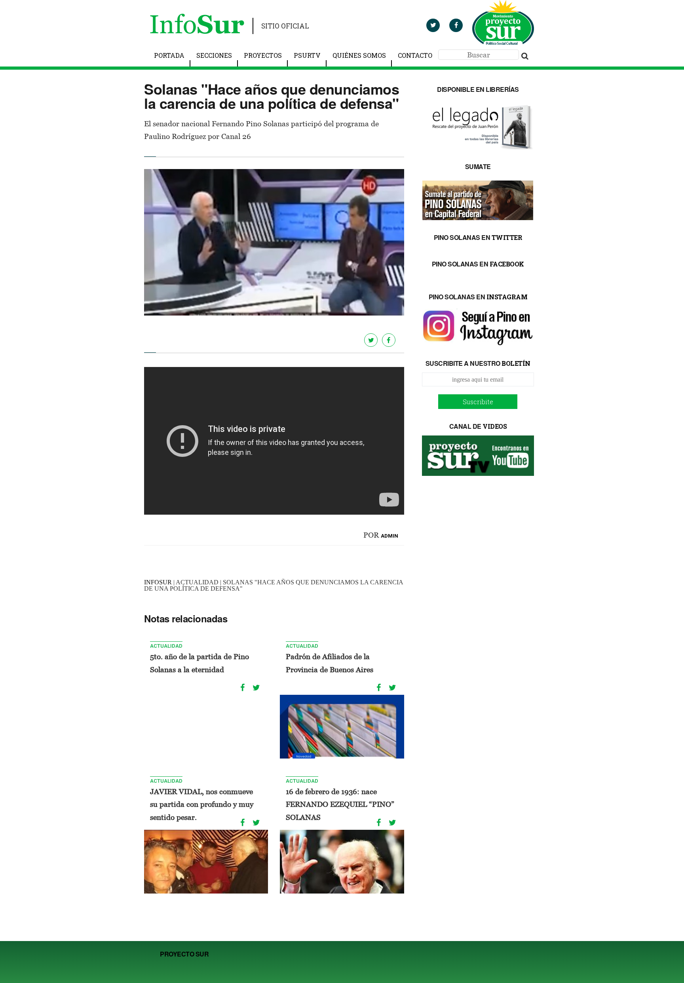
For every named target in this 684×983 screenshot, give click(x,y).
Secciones (214, 55)
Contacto (415, 55)
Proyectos (263, 55)
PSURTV (307, 55)
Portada (169, 55)
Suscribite (478, 401)
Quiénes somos (359, 55)
